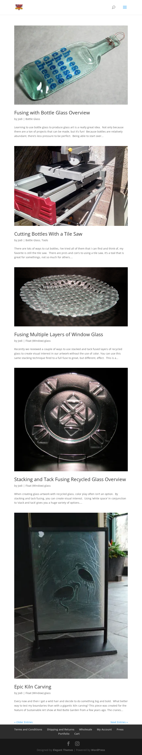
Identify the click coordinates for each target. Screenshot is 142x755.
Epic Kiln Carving (32, 686)
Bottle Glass (33, 119)
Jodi (20, 119)
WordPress (98, 750)
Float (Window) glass (38, 340)
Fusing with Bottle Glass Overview (52, 112)
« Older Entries (23, 722)
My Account (104, 729)
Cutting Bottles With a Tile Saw (48, 233)
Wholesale (85, 729)
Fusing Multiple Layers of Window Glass (58, 334)
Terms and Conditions (28, 729)
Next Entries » (119, 722)
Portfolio (64, 733)
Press (120, 729)
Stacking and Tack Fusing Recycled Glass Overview (70, 479)
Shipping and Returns (60, 729)
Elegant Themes (63, 750)
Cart (77, 733)
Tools (45, 240)
